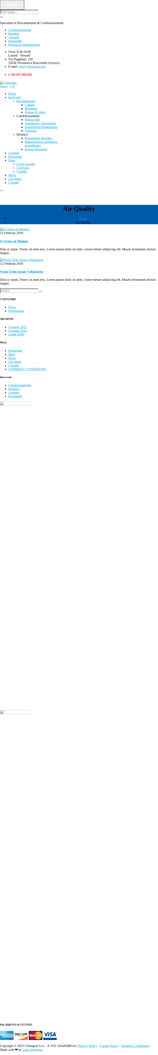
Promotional (16, 311)
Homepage (15, 350)
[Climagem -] (8, 83)
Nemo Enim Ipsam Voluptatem (21, 271)
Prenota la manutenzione (24, 44)
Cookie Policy (109, 1046)
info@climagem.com (32, 66)
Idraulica (14, 33)
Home (83, 218)
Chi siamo (14, 361)
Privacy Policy (87, 1046)
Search (12, 4)
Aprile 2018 (16, 334)
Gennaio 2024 (17, 330)
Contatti (13, 365)
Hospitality (15, 41)
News (12, 307)
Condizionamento (19, 30)
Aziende (13, 37)
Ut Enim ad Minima (14, 241)
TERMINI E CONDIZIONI (26, 369)
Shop (11, 354)
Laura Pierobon (32, 1050)
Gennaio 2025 (17, 327)
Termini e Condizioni (135, 1046)
